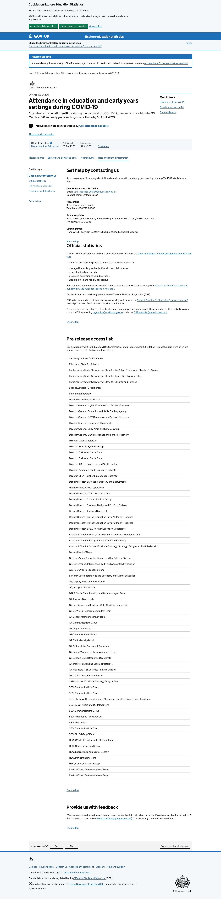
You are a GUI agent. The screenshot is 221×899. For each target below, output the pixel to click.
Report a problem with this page (175, 846)
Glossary (100, 866)
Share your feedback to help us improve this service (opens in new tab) (65, 46)
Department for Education (45, 146)
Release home (36, 157)
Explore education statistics (104, 36)
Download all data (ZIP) (172, 102)
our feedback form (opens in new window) (166, 63)
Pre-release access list (40, 185)
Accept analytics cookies (43, 26)
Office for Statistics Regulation (89, 878)
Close (189, 42)
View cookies (95, 26)
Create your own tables (172, 107)
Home (31, 73)
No (74, 846)
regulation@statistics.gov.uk (108, 312)
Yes (59, 846)
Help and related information (113, 157)
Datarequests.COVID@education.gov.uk (94, 191)
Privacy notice (46, 866)
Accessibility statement (81, 866)
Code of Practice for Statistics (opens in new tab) (162, 300)
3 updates (103, 146)
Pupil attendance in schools (93, 125)
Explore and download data (62, 157)
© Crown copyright (182, 891)
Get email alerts (168, 112)
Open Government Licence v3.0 (86, 884)
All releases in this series (41, 134)
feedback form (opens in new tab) (114, 818)
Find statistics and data (47, 73)
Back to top (35, 201)
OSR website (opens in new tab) (150, 312)
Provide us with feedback (42, 191)
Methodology (87, 157)
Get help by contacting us (42, 175)
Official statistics (37, 180)
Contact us (61, 866)
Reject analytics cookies (73, 26)
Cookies (33, 866)
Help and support (116, 866)
